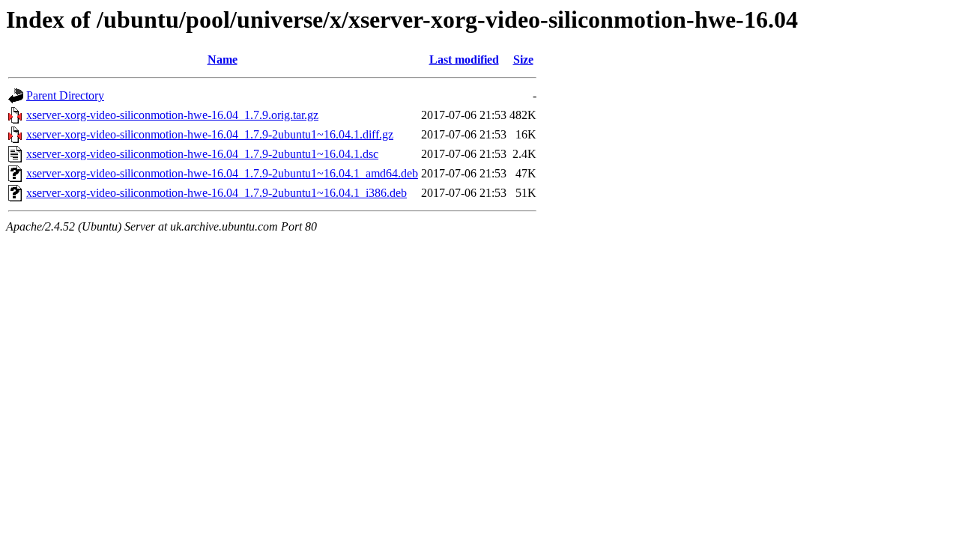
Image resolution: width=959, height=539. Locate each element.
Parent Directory (65, 95)
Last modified (464, 59)
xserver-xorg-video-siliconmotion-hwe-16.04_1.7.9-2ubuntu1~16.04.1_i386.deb (216, 192)
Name (223, 59)
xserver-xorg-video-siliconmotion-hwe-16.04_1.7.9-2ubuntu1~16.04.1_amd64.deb (222, 173)
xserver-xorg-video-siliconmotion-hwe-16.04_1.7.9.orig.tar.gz (172, 115)
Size (523, 59)
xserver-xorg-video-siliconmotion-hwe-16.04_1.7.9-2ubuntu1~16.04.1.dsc (202, 153)
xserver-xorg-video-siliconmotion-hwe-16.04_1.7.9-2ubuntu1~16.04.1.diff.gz (209, 134)
